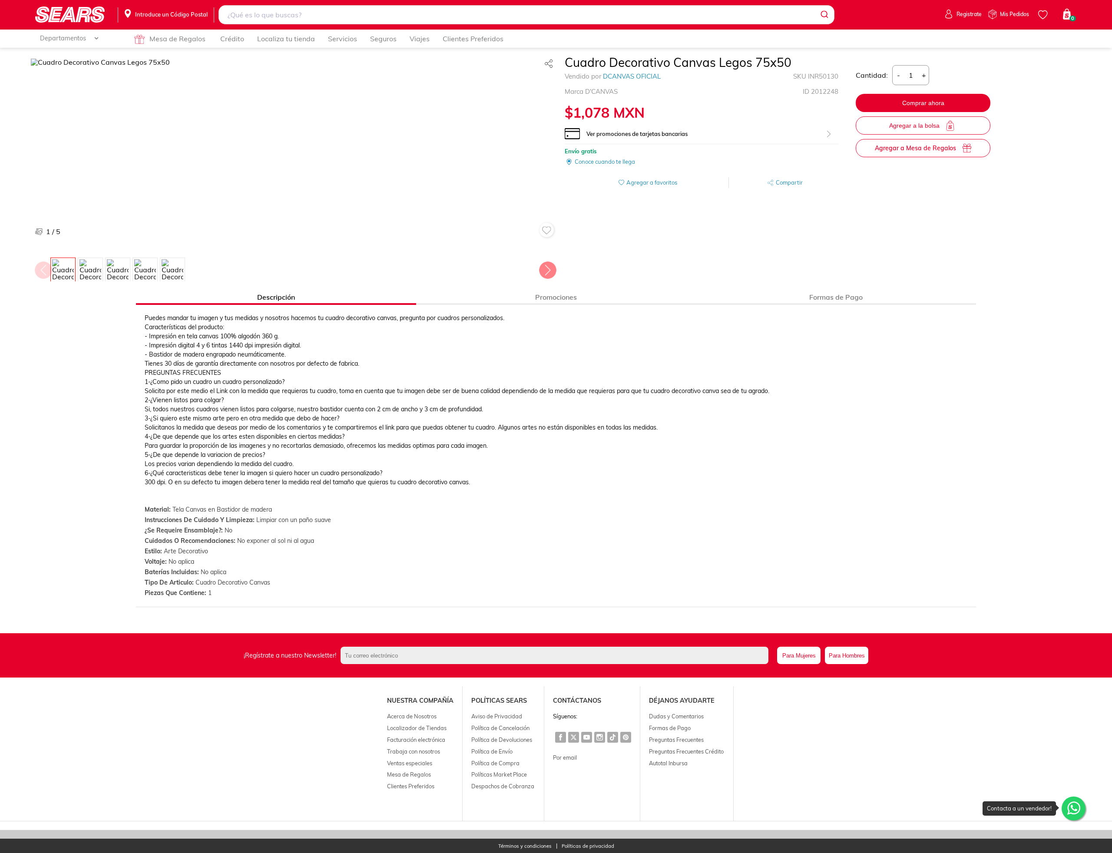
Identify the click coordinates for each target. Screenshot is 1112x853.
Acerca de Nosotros (412, 716)
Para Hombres (847, 655)
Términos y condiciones (525, 846)
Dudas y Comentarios (676, 716)
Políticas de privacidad (588, 846)
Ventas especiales (409, 763)
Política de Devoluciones (501, 739)
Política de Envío (492, 751)
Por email (565, 757)
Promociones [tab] (556, 297)
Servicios (342, 38)
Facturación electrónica (416, 739)
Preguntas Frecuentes (676, 739)
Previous (43, 267)
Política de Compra (495, 763)
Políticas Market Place (499, 774)
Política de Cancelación (500, 727)
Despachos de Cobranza (502, 786)
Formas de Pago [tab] (836, 297)
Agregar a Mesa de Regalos (915, 148)
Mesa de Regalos (177, 38)
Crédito (232, 38)
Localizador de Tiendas (417, 727)
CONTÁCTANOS (577, 700)
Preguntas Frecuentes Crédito (686, 751)
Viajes (420, 38)
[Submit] (824, 15)
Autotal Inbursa (668, 763)
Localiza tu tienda (286, 38)
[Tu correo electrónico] (557, 655)
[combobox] (526, 14)
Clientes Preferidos (473, 38)
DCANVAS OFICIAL (632, 76)
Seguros (383, 38)
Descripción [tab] (276, 297)
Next (547, 267)
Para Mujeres (799, 655)
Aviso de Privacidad (496, 716)
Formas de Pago (670, 727)
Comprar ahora (923, 102)
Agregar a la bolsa (914, 125)
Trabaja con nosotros (413, 751)
